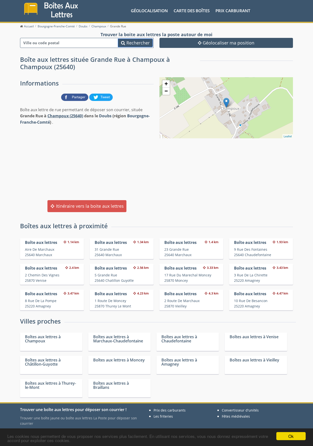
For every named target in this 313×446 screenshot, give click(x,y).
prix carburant (232, 10)
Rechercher (137, 43)
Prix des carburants (170, 410)
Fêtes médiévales (236, 416)
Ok (291, 436)
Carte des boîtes (192, 10)
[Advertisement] (87, 162)
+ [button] (166, 84)
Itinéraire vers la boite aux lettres (89, 206)
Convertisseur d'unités (240, 410)
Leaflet (288, 136)
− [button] (166, 91)
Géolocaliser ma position (227, 43)
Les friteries (163, 416)
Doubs (105, 116)
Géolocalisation (149, 10)
